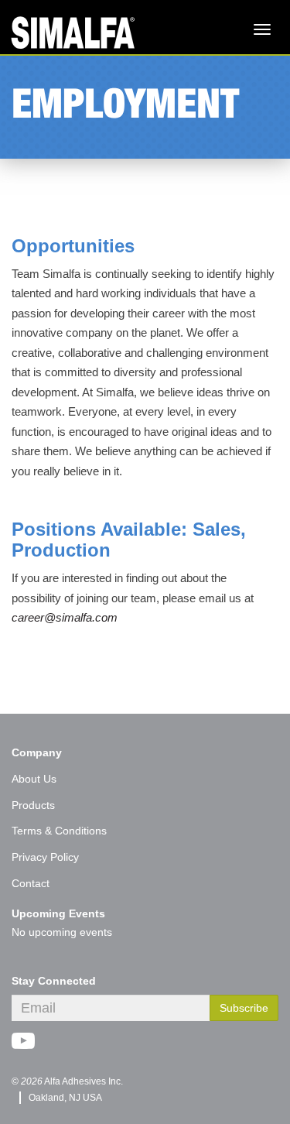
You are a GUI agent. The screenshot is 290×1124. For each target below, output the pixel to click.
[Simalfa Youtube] (29, 1043)
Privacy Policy (45, 857)
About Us (34, 779)
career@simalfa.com (65, 617)
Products (33, 805)
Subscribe (244, 1008)
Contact (30, 883)
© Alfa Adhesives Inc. (67, 1081)
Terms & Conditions (59, 830)
